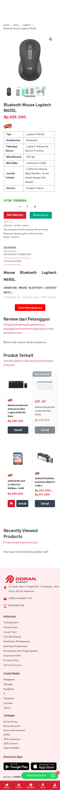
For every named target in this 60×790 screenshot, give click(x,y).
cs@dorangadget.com (20, 598)
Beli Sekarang (15, 215)
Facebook (9, 689)
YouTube (8, 703)
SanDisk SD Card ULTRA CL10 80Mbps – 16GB (16, 484)
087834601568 (16, 605)
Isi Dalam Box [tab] (12, 261)
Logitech (17, 226)
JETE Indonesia (12, 739)
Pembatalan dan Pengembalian (21, 651)
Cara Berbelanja (12, 636)
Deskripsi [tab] (10, 247)
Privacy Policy (11, 660)
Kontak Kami (11, 627)
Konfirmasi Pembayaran (17, 641)
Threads (8, 684)
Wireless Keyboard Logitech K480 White (45, 411)
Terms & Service (13, 665)
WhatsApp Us (40, 215)
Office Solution (36, 234)
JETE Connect (11, 743)
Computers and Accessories (21, 230)
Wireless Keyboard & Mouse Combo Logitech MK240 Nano (18, 410)
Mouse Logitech (21, 234)
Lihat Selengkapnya (30, 307)
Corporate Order (12, 655)
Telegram (9, 698)
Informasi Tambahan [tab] (17, 254)
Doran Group (10, 721)
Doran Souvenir (12, 726)
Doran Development (14, 730)
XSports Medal (11, 748)
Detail (18, 430)
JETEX (7, 734)
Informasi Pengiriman (15, 646)
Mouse (25, 226)
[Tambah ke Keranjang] (11, 503)
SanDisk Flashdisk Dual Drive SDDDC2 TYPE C (45, 482)
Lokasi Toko (10, 632)
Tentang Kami (11, 622)
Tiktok (7, 708)
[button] (51, 39)
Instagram (9, 679)
